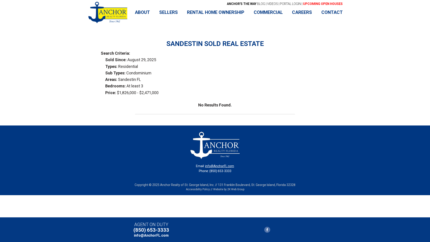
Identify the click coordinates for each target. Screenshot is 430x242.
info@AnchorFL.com (219, 166)
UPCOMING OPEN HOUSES (323, 4)
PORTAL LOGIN (290, 4)
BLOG (246, 4)
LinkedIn (283, 230)
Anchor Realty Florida (108, 12)
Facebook (267, 230)
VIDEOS (272, 4)
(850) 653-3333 (151, 230)
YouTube (275, 230)
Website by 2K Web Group (228, 189)
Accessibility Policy (198, 189)
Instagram (290, 230)
